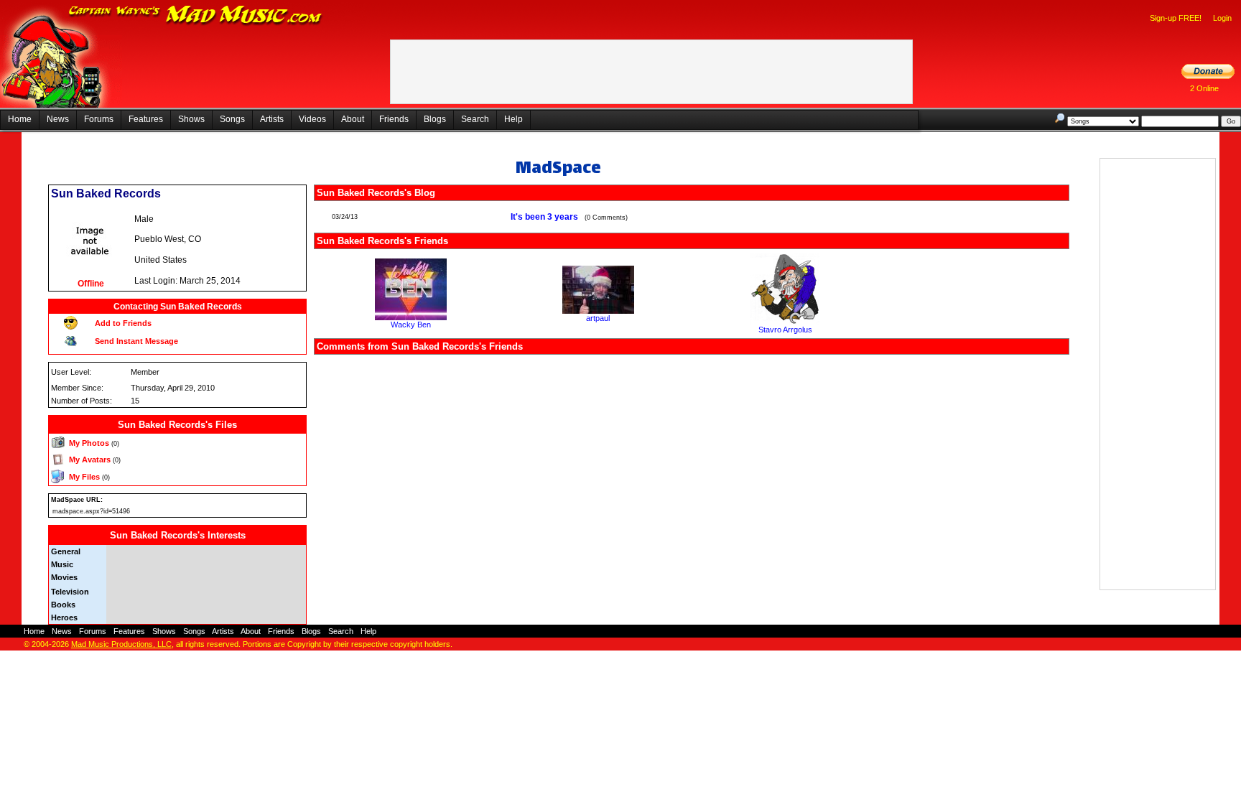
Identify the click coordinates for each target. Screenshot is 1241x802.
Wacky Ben (411, 324)
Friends (394, 119)
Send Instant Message (136, 341)
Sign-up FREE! (1176, 18)
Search (475, 119)
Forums (98, 119)
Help (513, 119)
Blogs (435, 119)
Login (1222, 18)
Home (20, 119)
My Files (84, 476)
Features (146, 119)
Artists (272, 119)
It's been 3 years (545, 217)
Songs (232, 119)
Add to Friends (123, 323)
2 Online (1204, 88)
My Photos (89, 443)
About (352, 119)
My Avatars (90, 459)
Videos (312, 119)
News (58, 119)
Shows (191, 119)
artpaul (598, 318)
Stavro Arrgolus (785, 329)
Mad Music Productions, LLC (121, 644)
